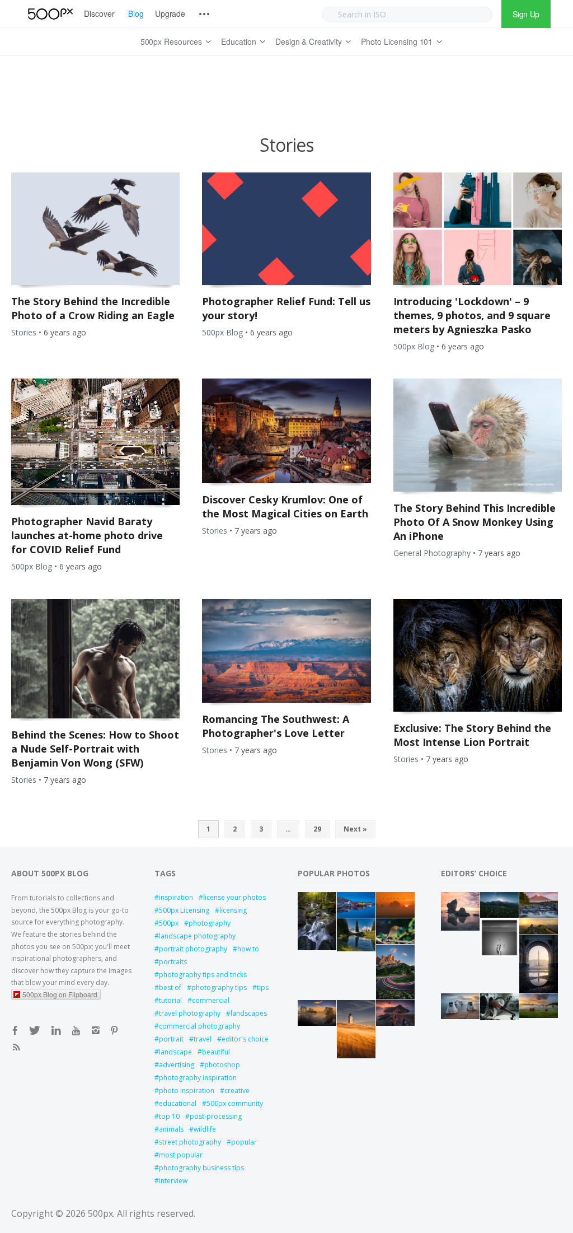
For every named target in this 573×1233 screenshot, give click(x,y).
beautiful (216, 1052)
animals (171, 1129)
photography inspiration (198, 1077)
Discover (99, 13)
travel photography (189, 1013)
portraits (173, 961)
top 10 (169, 1116)
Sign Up (526, 14)
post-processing (216, 1116)
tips (263, 987)
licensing (233, 910)
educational (177, 1103)
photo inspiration (186, 1090)
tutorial (170, 1000)
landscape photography (197, 936)
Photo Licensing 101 (397, 41)
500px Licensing (184, 910)
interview (173, 1180)
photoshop (222, 1064)
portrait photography (193, 949)
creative (237, 1090)
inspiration (176, 897)
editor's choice (245, 1039)
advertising (176, 1064)
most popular (181, 1155)
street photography (190, 1142)
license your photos (234, 897)
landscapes (249, 1013)
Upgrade (170, 13)
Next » (355, 829)
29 (317, 829)
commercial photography (199, 1026)
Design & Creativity (308, 41)
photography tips (219, 987)
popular (244, 1142)
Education (238, 41)
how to (248, 949)
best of (170, 987)
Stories (23, 332)
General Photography (432, 553)
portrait (171, 1039)
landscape (175, 1052)
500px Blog (222, 332)
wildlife (205, 1129)
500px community (234, 1103)
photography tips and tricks (203, 974)
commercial (210, 1000)
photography (210, 923)
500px (169, 923)
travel (203, 1039)
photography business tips (201, 1168)
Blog (136, 13)
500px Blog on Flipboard (59, 994)
